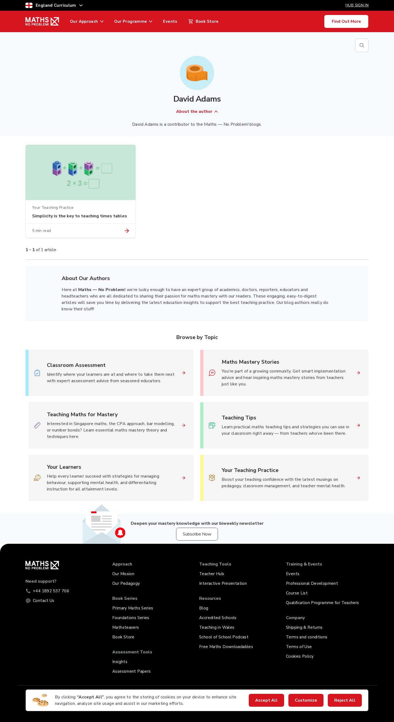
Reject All (344, 700)
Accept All (266, 700)
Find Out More (346, 21)
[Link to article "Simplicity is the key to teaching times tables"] (127, 231)
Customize (306, 700)
